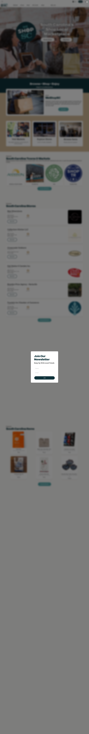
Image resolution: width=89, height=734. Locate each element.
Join (44, 377)
